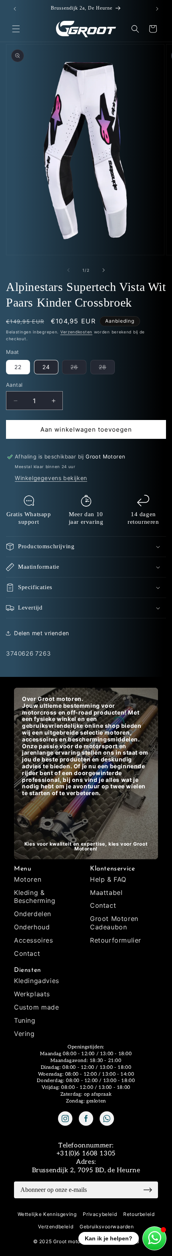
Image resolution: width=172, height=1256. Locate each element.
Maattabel (106, 892)
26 (78, 368)
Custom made (36, 1007)
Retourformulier (115, 940)
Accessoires (33, 940)
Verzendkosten (76, 331)
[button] (16, 29)
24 (46, 366)
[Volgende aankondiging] (157, 9)
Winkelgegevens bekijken (51, 478)
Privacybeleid (100, 1214)
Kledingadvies (36, 981)
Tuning (25, 1020)
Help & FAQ (108, 879)
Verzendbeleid (55, 1227)
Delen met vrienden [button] (41, 633)
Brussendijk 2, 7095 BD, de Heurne (86, 1170)
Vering (24, 1034)
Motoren (27, 879)
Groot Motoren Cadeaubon (114, 923)
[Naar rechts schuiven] (103, 270)
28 (107, 368)
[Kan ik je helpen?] (154, 1238)
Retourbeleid (138, 1214)
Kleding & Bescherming (35, 896)
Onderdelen (32, 914)
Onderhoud (32, 927)
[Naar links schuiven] (68, 270)
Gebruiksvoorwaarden (107, 1227)
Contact (27, 953)
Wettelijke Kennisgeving (47, 1214)
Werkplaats (32, 994)
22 (18, 366)
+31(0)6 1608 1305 (86, 1153)
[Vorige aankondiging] (15, 9)
